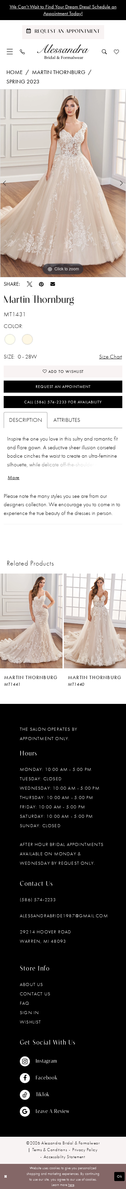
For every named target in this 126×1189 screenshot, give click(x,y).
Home (14, 72)
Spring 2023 (23, 81)
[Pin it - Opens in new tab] (41, 284)
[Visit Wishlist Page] (117, 51)
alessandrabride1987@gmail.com (64, 916)
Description (25, 419)
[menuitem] (9, 52)
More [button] (13, 477)
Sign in (29, 1012)
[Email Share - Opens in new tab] (52, 284)
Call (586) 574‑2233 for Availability (63, 402)
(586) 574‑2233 (38, 900)
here (71, 1184)
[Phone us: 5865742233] (22, 51)
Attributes (66, 419)
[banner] (63, 51)
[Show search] (104, 51)
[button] (9, 52)
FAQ (25, 1003)
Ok (119, 1176)
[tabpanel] (63, 183)
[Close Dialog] (5, 1176)
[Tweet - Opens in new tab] (29, 284)
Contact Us (35, 994)
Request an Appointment (63, 386)
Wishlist (30, 1022)
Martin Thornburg (58, 72)
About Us (31, 984)
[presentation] (31, 621)
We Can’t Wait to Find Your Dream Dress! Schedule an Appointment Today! (63, 10)
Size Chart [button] (110, 356)
